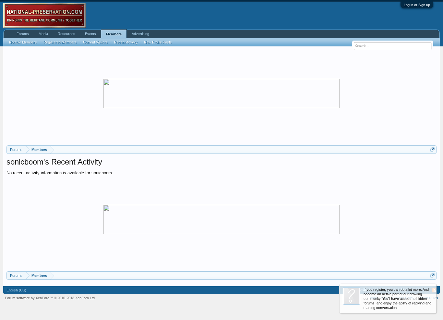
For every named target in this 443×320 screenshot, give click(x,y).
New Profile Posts (158, 42)
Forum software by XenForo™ (50, 298)
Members (114, 34)
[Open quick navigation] (432, 149)
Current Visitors (95, 42)
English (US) (16, 290)
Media (43, 34)
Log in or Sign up (417, 5)
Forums (23, 34)
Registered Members (60, 42)
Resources (66, 34)
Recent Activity (126, 42)
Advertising (140, 34)
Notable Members (23, 42)
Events (90, 34)
